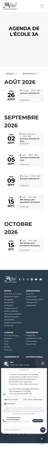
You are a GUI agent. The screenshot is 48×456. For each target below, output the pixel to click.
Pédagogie (8, 300)
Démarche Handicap (12, 314)
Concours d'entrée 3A (29, 93)
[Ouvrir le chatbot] (42, 439)
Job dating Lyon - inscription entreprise (30, 201)
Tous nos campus (11, 336)
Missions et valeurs (11, 297)
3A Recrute (8, 325)
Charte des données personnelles (24, 413)
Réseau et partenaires (13, 323)
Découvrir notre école (13, 294)
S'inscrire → (25, 100)
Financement (31, 341)
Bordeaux (8, 338)
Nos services (31, 344)
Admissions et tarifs (34, 338)
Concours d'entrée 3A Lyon (29, 159)
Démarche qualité (11, 317)
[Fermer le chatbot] (43, 363)
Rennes (7, 347)
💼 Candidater (9, 404)
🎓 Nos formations (11, 400)
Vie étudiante (9, 320)
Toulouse (7, 350)
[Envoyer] (42, 429)
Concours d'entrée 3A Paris (29, 140)
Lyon (6, 341)
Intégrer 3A (30, 336)
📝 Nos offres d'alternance (32, 400)
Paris (6, 344)
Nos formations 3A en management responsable (35, 302)
